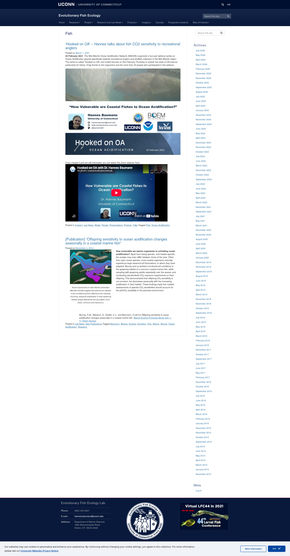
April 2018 (200, 331)
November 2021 (203, 206)
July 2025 (200, 96)
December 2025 (203, 73)
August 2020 (202, 239)
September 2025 (204, 87)
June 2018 (201, 322)
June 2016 (201, 400)
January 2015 (202, 469)
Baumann (115, 323)
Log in (199, 490)
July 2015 (200, 446)
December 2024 (203, 114)
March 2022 (201, 202)
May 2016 (200, 404)
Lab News (88, 225)
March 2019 (201, 294)
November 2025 (203, 78)
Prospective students (178, 22)
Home (62, 22)
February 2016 (203, 418)
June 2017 (201, 368)
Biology (124, 323)
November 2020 (203, 234)
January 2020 (202, 257)
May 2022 (200, 193)
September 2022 (204, 179)
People (87, 22)
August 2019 (202, 275)
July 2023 (200, 156)
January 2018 (202, 345)
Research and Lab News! (109, 22)
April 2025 (200, 105)
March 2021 (201, 225)
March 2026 (201, 64)
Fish (148, 225)
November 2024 (203, 119)
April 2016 (200, 409)
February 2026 (203, 68)
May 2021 (200, 220)
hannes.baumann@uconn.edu (88, 516)
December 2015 (203, 427)
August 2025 (202, 91)
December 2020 (203, 229)
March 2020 (201, 253)
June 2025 (201, 101)
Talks (135, 225)
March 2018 (201, 335)
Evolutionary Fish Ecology (79, 15)
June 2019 (201, 280)
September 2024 (204, 124)
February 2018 (203, 340)
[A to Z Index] (228, 4)
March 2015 (201, 464)
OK (275, 548)
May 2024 (200, 133)
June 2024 (201, 128)
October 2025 (202, 82)
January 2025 (202, 110)
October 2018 (202, 308)
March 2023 (201, 165)
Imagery (146, 22)
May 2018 (200, 326)
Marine (156, 323)
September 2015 (204, 441)
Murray (164, 323)
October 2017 (202, 354)
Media (97, 225)
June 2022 (201, 188)
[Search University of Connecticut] (222, 4)
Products (131, 22)
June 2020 (201, 243)
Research (73, 22)
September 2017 (204, 358)
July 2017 (200, 363)
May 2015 (200, 455)
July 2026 (200, 50)
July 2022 (200, 183)
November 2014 (203, 474)
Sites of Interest (200, 22)
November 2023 (203, 147)
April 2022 (200, 197)
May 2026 (200, 54)
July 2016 (200, 395)
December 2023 (203, 142)
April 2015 (200, 460)
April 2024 (200, 137)
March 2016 (201, 414)
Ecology (132, 323)
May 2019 (200, 285)
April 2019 (200, 289)
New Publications (94, 323)
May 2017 (200, 372)
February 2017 (203, 377)
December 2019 (203, 262)
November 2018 (203, 303)
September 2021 (204, 211)
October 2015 (202, 437)
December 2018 (203, 299)
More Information (253, 549)
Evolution (141, 323)
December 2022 (203, 170)
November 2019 (203, 266)
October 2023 (202, 151)
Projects (128, 225)
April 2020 (200, 248)
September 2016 (204, 391)
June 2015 (201, 450)
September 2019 (204, 271)
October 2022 (202, 174)
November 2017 (203, 349)
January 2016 (202, 423)
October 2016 (202, 386)
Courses (160, 22)
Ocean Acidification (160, 225)
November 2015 (203, 432)
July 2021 (200, 216)
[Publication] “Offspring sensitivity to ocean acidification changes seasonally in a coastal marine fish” (116, 240)
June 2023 (201, 160)
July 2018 (200, 317)
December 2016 (203, 381)
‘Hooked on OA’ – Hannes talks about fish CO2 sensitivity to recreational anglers (122, 45)
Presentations (116, 225)
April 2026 (200, 59)
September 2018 (204, 312)
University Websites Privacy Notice (39, 550)
